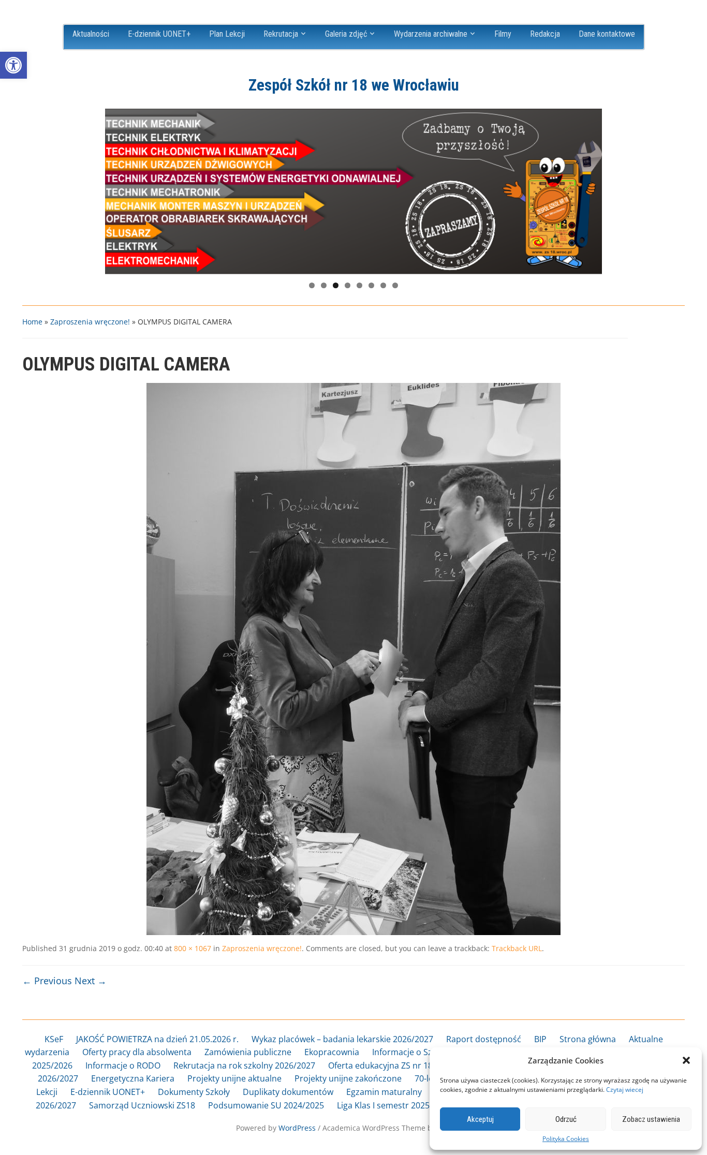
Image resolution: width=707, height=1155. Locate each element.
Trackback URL (517, 948)
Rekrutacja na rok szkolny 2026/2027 (244, 1065)
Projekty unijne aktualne (234, 1078)
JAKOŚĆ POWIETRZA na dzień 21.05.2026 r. (157, 1039)
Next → (91, 980)
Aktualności (90, 34)
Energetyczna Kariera (132, 1078)
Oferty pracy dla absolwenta (137, 1052)
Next (589, 189)
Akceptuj (480, 1119)
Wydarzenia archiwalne (430, 34)
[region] (353, 191)
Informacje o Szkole (410, 1052)
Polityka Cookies (565, 1139)
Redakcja (545, 34)
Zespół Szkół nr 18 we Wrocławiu (353, 85)
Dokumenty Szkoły (194, 1092)
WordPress (297, 1128)
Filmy (502, 34)
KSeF (54, 1039)
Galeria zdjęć (346, 34)
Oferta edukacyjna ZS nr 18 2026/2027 (401, 1065)
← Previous (47, 980)
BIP (540, 1039)
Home (32, 322)
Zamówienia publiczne (247, 1052)
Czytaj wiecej (624, 1089)
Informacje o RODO (122, 1065)
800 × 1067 (192, 948)
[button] (13, 65)
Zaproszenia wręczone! (90, 322)
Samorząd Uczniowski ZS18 (142, 1105)
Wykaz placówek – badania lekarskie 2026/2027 (342, 1039)
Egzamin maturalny (384, 1092)
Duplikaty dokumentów (288, 1092)
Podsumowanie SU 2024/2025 (266, 1105)
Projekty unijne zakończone (348, 1078)
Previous (118, 189)
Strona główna (587, 1039)
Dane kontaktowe (607, 34)
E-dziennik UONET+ (159, 34)
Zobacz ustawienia (651, 1119)
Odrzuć (566, 1119)
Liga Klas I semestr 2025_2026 (394, 1105)
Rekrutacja (280, 34)
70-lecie (429, 1078)
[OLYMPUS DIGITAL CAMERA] (353, 658)
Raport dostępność (483, 1039)
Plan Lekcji (227, 34)
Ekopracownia (331, 1052)
